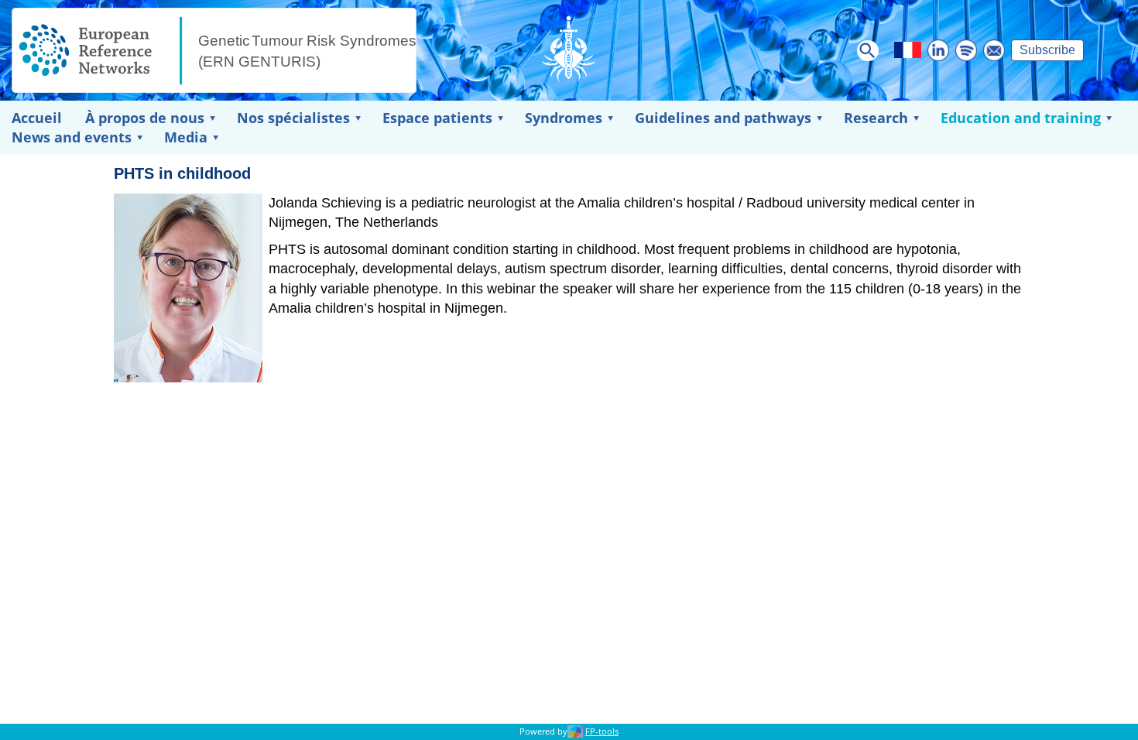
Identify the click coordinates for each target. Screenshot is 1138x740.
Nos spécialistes (293, 117)
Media (185, 137)
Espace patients (437, 117)
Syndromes (563, 117)
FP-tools (602, 731)
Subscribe (1047, 50)
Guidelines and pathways (723, 117)
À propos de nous (144, 117)
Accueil (37, 117)
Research (876, 117)
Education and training (1021, 117)
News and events (72, 137)
